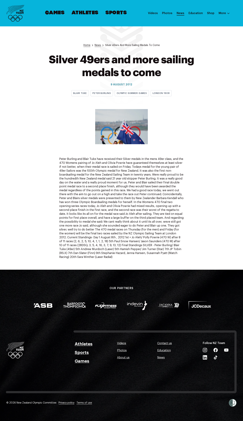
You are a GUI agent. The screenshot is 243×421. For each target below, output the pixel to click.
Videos (153, 13)
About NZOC (197, 23)
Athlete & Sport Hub (202, 30)
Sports (116, 13)
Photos (167, 13)
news (98, 45)
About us (123, 357)
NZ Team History (199, 38)
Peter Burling (102, 93)
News (180, 13)
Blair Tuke (80, 93)
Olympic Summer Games (132, 93)
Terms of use (84, 403)
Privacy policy (66, 403)
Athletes (85, 13)
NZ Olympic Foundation (204, 52)
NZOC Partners (198, 45)
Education (196, 13)
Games (55, 13)
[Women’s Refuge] (233, 403)
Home (86, 45)
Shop (210, 13)
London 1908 (161, 93)
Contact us (164, 343)
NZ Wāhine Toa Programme (207, 59)
